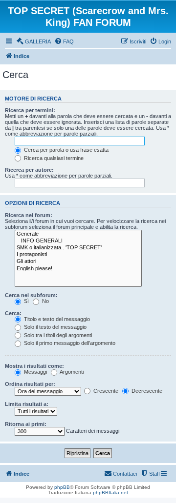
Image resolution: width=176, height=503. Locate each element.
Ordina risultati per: (30, 384)
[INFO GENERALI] (78, 241)
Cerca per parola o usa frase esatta (65, 150)
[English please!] (78, 268)
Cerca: (13, 313)
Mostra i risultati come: (34, 366)
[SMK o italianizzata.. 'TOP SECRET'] (78, 247)
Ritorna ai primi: (25, 424)
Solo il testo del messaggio (54, 327)
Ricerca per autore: (29, 170)
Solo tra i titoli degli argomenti (57, 335)
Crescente (105, 391)
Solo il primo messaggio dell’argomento (68, 343)
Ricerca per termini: (30, 110)
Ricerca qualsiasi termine (53, 158)
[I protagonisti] (78, 254)
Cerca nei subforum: (31, 295)
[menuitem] (33, 41)
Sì (25, 301)
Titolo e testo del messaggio (56, 319)
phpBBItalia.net (110, 492)
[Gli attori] (78, 261)
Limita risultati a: (26, 404)
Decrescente (146, 391)
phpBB (62, 487)
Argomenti (71, 372)
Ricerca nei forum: (28, 215)
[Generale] (78, 234)
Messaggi (34, 372)
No (45, 301)
